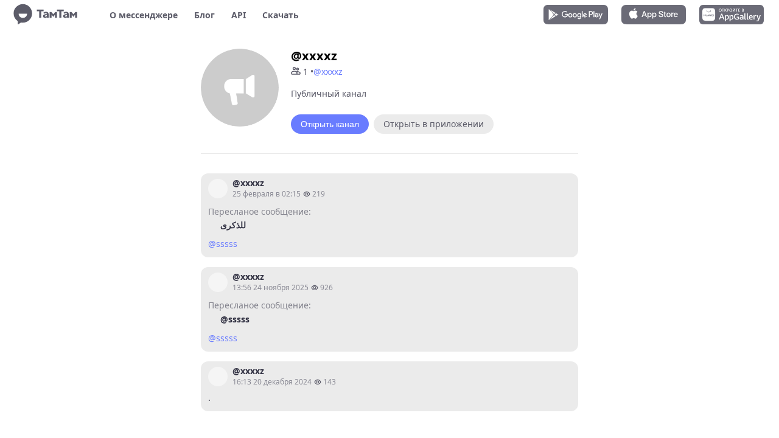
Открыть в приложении (433, 124)
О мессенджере (144, 15)
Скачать (280, 15)
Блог (204, 15)
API (238, 15)
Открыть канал (330, 124)
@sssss (222, 243)
